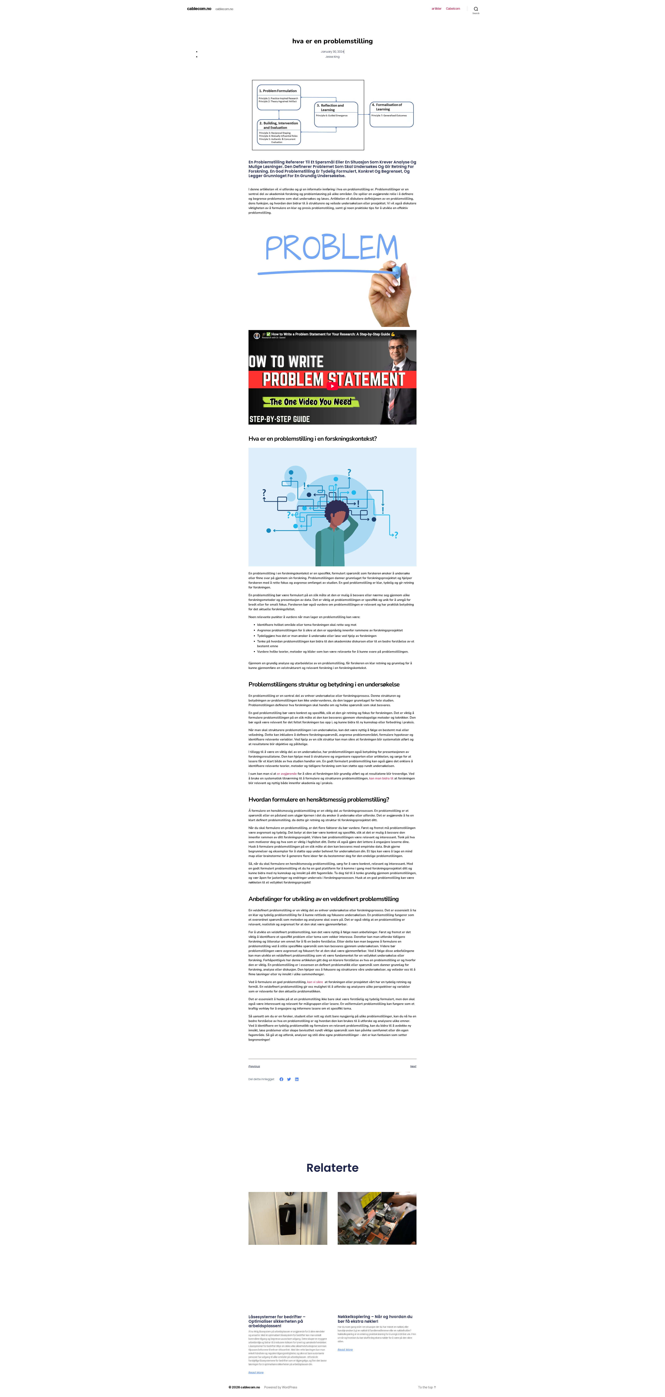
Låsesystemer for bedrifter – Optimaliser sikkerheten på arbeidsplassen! (277, 1321)
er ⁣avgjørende (287, 774)
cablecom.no (199, 9)
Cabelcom (453, 8)
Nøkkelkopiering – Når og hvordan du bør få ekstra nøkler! (375, 1319)
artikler (437, 8)
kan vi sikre (315, 982)
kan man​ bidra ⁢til (381, 778)
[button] (281, 1079)
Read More (256, 1372)
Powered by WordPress (280, 1387)
